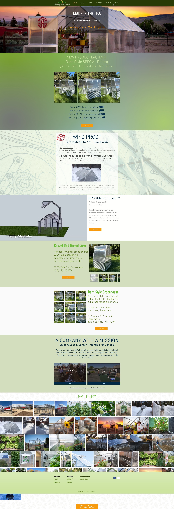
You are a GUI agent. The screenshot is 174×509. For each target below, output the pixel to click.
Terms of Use (57, 482)
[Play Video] (70, 374)
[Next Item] (117, 87)
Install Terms (69, 481)
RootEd (69, 350)
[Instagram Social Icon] (118, 478)
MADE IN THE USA (87, 13)
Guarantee (69, 482)
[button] (86, 172)
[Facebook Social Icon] (114, 478)
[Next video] (83, 372)
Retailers (69, 479)
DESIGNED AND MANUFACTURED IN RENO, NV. (87, 20)
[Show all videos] (70, 383)
